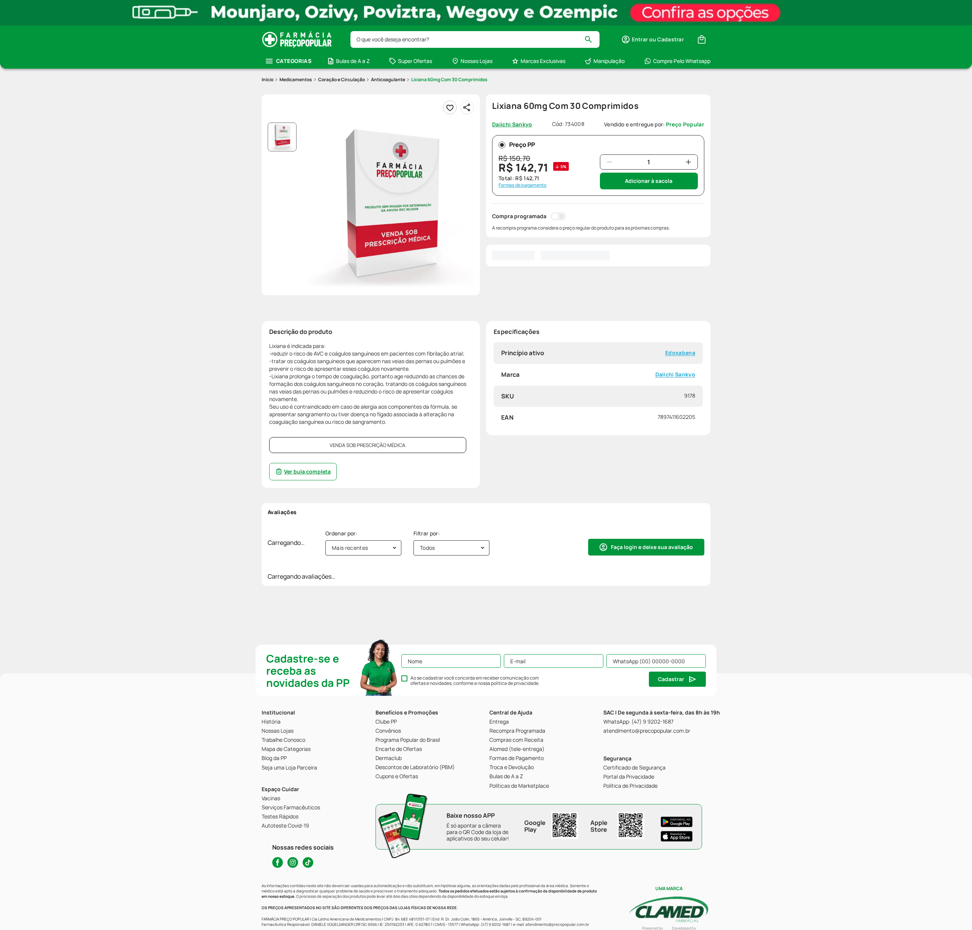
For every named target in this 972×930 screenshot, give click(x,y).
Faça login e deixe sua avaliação (652, 547)
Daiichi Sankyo (675, 374)
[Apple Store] (676, 836)
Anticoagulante (388, 79)
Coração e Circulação (341, 79)
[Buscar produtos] (592, 39)
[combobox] (475, 39)
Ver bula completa (307, 471)
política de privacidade (514, 683)
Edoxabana (680, 353)
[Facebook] (277, 862)
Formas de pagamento (523, 185)
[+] (688, 162)
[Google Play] (676, 822)
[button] (652, 39)
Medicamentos (295, 79)
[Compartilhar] (467, 107)
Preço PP (522, 144)
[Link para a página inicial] (267, 79)
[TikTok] (308, 862)
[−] (609, 162)
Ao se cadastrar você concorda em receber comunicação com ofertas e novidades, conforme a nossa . (475, 680)
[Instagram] (292, 862)
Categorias (293, 61)
